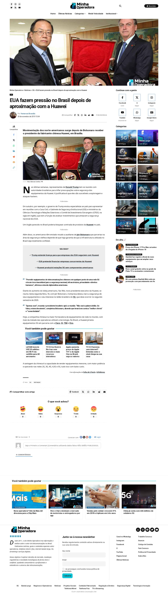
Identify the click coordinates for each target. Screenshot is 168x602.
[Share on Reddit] (89, 115)
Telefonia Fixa (124, 211)
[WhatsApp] (137, 115)
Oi (62, 323)
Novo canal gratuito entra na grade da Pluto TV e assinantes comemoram (141, 270)
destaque (37, 382)
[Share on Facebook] (74, 115)
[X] (137, 100)
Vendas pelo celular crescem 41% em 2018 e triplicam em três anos (101, 512)
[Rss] (15, 7)
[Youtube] (19, 7)
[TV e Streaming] (126, 226)
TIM (65, 323)
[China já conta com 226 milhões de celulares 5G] (139, 496)
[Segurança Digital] (126, 191)
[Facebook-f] (11, 4)
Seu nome (66, 551)
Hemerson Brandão (28, 114)
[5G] (126, 138)
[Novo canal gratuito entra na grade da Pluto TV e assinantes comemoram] (120, 269)
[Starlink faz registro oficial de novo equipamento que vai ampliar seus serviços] (120, 258)
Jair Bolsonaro (83, 234)
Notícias (142, 229)
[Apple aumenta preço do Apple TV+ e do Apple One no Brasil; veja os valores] (74, 338)
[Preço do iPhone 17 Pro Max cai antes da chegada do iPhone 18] (120, 247)
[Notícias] (148, 226)
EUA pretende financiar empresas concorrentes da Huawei (65, 261)
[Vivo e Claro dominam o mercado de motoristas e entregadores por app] (66, 496)
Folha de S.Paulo (89, 372)
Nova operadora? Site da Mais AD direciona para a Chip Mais (28, 512)
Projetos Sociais (125, 176)
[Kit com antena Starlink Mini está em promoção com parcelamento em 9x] (120, 279)
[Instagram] (15, 4)
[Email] (92, 115)
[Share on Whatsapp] (82, 115)
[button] (120, 6)
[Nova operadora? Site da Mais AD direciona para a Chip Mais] (29, 496)
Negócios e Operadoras (95, 507)
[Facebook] (122, 100)
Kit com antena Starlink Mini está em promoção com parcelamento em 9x (140, 280)
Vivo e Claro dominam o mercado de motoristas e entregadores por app (65, 513)
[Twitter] (11, 7)
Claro (57, 323)
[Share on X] (78, 115)
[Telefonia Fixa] (126, 208)
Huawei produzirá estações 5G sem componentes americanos (65, 267)
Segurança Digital (125, 193)
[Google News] (151, 115)
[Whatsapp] (19, 4)
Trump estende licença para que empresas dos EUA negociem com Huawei (65, 255)
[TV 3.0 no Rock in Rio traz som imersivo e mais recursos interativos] (54, 338)
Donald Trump (72, 187)
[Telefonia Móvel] (148, 208)
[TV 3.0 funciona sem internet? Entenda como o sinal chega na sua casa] (94, 338)
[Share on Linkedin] (85, 115)
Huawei (89, 224)
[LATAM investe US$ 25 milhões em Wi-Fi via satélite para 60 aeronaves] (34, 338)
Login (98, 437)
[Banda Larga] (148, 138)
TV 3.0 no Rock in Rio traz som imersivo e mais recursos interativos (53, 352)
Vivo (71, 323)
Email (64, 560)
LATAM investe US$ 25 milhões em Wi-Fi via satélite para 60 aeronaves (33, 352)
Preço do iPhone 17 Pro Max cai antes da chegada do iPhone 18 (141, 248)
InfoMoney (101, 372)
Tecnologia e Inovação (31, 343)
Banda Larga (144, 141)
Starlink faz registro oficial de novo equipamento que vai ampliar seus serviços (140, 259)
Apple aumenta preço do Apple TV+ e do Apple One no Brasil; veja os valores (72, 352)
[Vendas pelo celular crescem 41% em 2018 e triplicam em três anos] (102, 496)
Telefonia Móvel (146, 211)
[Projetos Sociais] (126, 173)
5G (11, 94)
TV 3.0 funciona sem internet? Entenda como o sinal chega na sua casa (94, 352)
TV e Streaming (52, 343)
